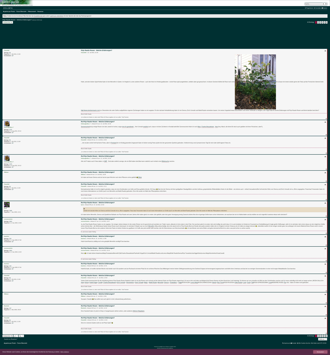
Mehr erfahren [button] (64, 352)
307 (10, 308)
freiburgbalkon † (9, 127)
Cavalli (100, 282)
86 (10, 52)
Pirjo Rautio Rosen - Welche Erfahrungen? (17, 20)
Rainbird (6, 306)
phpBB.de (171, 348)
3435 (10, 210)
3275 (10, 129)
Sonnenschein (85, 126)
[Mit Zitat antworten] (325, 51)
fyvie (5, 208)
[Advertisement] (165, 36)
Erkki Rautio (238, 282)
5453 (10, 221)
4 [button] (322, 22)
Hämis (214, 282)
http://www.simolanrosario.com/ (90, 110)
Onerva (166, 282)
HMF (105, 161)
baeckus (6, 236)
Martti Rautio (153, 282)
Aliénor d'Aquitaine (138, 311)
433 (10, 238)
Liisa (270, 282)
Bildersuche (165, 161)
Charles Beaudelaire (207, 126)
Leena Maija (194, 282)
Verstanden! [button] (320, 352)
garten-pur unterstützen (56, 16)
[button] (327, 22)
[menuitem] (10, 8)
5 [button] (324, 22)
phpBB (160, 346)
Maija (145, 282)
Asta (216, 126)
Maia (199, 126)
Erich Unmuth (121, 282)
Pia (285, 282)
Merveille (151, 226)
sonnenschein (8, 219)
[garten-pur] (17, 3)
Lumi (244, 282)
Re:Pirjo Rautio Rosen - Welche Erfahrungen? (98, 122)
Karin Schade (139, 282)
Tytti (252, 282)
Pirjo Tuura (220, 282)
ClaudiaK (6, 50)
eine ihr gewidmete (128, 126)
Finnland (113, 143)
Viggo (180, 282)
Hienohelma (130, 282)
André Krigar (93, 282)
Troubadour (173, 282)
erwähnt (145, 126)
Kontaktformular (38, 16)
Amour (87, 282)
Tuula (248, 282)
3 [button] (320, 22)
